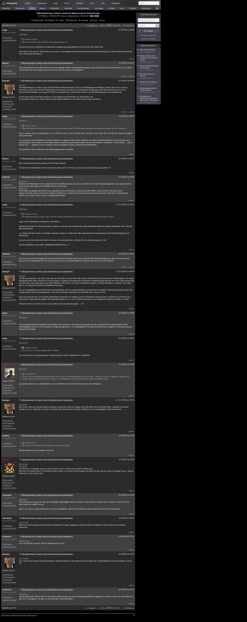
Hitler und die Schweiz (147, 51)
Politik (32, 8)
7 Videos (61, 20)
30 (114, 25)
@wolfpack (23, 466)
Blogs (56, 3)
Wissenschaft (20, 8)
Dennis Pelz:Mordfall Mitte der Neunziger (149, 68)
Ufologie (111, 8)
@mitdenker (23, 343)
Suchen (95, 20)
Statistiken (79, 3)
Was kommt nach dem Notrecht (147, 76)
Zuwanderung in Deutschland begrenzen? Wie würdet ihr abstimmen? (149, 99)
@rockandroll (24, 523)
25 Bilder (50, 20)
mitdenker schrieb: (31, 348)
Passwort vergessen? (149, 35)
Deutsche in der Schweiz (148, 83)
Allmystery (11, 3)
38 (116, 25)
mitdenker (6, 177)
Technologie (99, 8)
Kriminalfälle (54, 8)
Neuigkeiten (115, 3)
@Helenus (23, 121)
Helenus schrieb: (30, 126)
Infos (103, 20)
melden (131, 59)
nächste (129, 25)
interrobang (6, 518)
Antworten (84, 20)
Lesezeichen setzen (9, 40)
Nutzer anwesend (148, 15)
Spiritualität (68, 8)
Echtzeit (28, 3)
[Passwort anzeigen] (157, 27)
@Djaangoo (23, 34)
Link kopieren (7, 38)
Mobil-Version (32, 615)
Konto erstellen (149, 39)
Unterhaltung (146, 8)
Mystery (42, 8)
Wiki (103, 3)
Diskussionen (42, 3)
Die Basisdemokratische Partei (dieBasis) (148, 90)
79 (124, 25)
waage (4, 30)
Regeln (23, 615)
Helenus (5, 63)
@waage (22, 85)
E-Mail (96, 16)
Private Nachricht (8, 104)
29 (111, 25)
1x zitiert (124, 76)
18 (101, 25)
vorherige (91, 25)
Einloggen (149, 31)
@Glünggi (22, 369)
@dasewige (23, 405)
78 (119, 25)
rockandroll (6, 495)
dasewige (6, 365)
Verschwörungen (83, 8)
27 (106, 25)
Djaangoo (6, 81)
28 (109, 25)
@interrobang (24, 541)
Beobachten (72, 20)
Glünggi (5, 460)
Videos (66, 3)
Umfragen (132, 8)
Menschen (6, 8)
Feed (91, 16)
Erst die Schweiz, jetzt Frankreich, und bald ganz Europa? (149, 59)
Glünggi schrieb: (30, 374)
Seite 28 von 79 (8, 25)
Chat (92, 3)
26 (103, 25)
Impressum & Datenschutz (10, 615)
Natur (122, 8)
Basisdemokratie (73, 16)
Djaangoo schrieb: (31, 39)
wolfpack (5, 436)
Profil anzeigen (7, 101)
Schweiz (64, 16)
